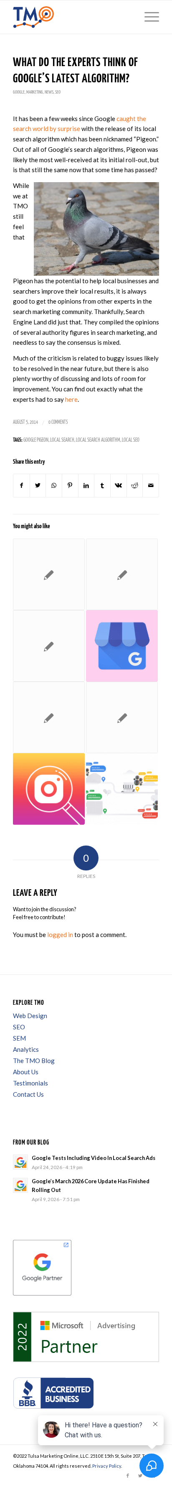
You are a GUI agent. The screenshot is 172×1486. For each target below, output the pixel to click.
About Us (25, 1072)
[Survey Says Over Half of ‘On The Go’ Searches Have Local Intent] (49, 646)
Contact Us (28, 1094)
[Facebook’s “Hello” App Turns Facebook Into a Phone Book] (122, 574)
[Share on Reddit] (135, 485)
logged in (60, 934)
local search (62, 440)
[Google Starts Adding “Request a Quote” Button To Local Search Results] (122, 646)
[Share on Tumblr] (102, 485)
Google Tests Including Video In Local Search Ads (93, 1158)
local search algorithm (98, 440)
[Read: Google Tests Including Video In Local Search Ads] (20, 1162)
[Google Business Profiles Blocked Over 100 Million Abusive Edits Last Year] (122, 789)
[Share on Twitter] (38, 485)
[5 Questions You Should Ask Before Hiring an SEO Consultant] (49, 574)
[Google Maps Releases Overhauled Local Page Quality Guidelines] (49, 717)
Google (19, 92)
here (71, 399)
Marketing (34, 92)
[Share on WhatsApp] (54, 485)
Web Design (30, 1015)
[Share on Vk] (118, 485)
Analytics (26, 1049)
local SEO (130, 440)
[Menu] (147, 17)
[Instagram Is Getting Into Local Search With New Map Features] (49, 789)
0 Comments (58, 422)
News (49, 92)
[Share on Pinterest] (70, 485)
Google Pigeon (35, 440)
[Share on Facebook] (21, 485)
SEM (19, 1038)
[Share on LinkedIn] (86, 485)
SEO (58, 92)
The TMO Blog (34, 1060)
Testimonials (30, 1083)
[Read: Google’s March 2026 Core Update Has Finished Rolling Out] (20, 1185)
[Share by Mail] (151, 485)
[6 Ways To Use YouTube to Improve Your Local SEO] (122, 717)
